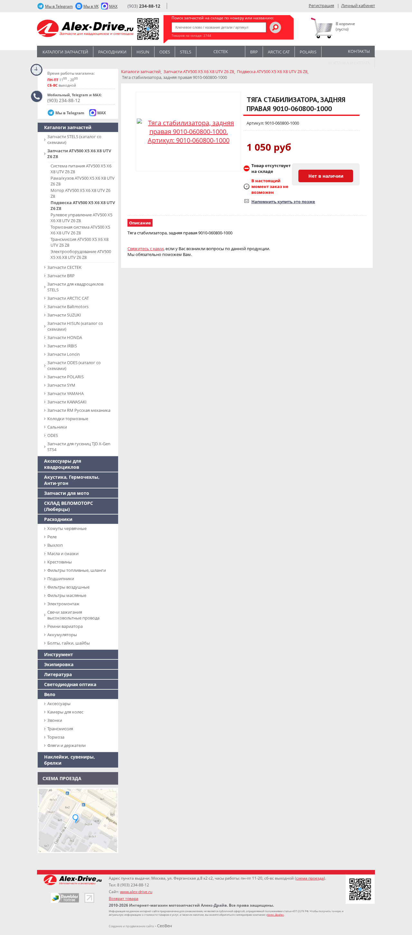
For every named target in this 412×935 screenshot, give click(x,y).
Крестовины (59, 562)
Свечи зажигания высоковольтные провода (73, 615)
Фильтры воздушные (68, 587)
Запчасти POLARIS (65, 377)
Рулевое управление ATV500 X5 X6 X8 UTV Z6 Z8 (81, 217)
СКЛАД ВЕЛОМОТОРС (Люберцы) (68, 506)
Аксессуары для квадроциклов (62, 464)
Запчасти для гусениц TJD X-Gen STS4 (78, 446)
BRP (254, 52)
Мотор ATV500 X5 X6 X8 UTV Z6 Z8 (80, 193)
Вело (49, 694)
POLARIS (308, 52)
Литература (58, 674)
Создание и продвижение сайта (131, 926)
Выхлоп (55, 545)
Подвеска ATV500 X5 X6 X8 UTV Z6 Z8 (83, 205)
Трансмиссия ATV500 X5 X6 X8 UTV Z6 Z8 (79, 242)
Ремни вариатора (65, 626)
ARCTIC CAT (279, 52)
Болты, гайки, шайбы (68, 643)
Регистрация (321, 5)
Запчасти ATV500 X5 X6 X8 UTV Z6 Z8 (79, 153)
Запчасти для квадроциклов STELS (75, 287)
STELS (185, 52)
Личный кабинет (358, 5)
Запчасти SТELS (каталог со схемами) (74, 139)
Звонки (54, 720)
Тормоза (55, 737)
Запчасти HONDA (64, 337)
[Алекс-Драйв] (85, 29)
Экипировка (58, 664)
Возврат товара (123, 898)
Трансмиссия (60, 729)
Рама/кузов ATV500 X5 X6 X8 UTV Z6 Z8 (83, 181)
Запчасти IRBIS (62, 346)
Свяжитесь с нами (145, 248)
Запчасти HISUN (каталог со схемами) (75, 326)
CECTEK (220, 51)
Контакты (359, 51)
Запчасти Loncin (63, 354)
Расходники (112, 52)
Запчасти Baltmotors (68, 306)
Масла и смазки (63, 553)
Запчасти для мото (66, 493)
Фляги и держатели (66, 745)
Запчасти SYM (61, 385)
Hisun (142, 52)
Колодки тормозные (67, 418)
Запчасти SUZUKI (64, 315)
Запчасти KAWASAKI (67, 402)
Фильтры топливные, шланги (76, 570)
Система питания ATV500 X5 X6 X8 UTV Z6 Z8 (81, 169)
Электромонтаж (63, 604)
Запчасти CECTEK (64, 267)
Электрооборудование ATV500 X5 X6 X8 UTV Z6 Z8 (81, 254)
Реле (52, 537)
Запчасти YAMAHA (65, 393)
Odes (164, 52)
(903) (143, 6)
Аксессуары (58, 703)
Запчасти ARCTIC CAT (68, 298)
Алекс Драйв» (275, 914)
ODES (52, 435)
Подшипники (60, 578)
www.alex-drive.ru (136, 891)
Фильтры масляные (66, 595)
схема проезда (310, 878)
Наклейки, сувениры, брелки (69, 760)
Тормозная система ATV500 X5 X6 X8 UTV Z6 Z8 (80, 230)
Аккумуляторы (62, 635)
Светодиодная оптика (70, 684)
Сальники (57, 427)
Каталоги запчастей (65, 52)
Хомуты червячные (67, 528)
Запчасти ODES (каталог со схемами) (74, 365)
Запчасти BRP (61, 276)
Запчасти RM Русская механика (78, 410)
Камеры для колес (65, 712)
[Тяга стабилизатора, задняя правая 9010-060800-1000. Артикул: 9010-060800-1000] (188, 131)
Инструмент (58, 654)
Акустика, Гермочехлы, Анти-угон (71, 480)
